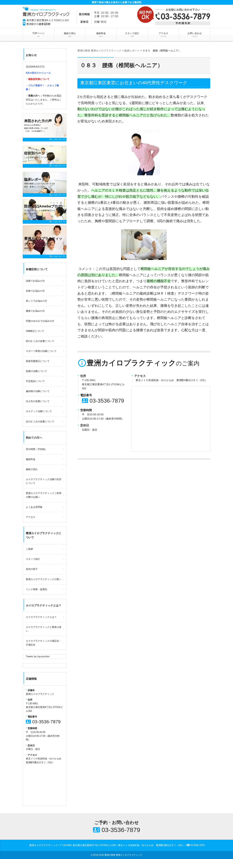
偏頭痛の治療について (38, 391)
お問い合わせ (194, 34)
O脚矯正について (35, 331)
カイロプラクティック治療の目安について (43, 481)
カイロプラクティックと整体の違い (43, 629)
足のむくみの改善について (40, 421)
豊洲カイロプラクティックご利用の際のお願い (43, 495)
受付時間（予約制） (36, 449)
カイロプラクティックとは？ (41, 617)
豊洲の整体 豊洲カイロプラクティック (123, 855)
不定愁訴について (35, 381)
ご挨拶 (29, 549)
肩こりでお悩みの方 (36, 301)
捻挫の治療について (36, 371)
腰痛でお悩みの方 (35, 311)
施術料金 (101, 34)
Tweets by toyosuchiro (38, 656)
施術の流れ (70, 34)
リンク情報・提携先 (36, 589)
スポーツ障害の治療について (41, 351)
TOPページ (38, 34)
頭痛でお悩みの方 (35, 280)
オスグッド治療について (39, 411)
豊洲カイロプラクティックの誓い (43, 579)
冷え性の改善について (38, 401)
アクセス (163, 34)
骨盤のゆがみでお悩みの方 (40, 321)
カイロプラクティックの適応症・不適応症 (43, 643)
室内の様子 (32, 569)
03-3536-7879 (103, 401)
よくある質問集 (34, 507)
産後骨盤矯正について (38, 361)
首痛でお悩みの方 (35, 290)
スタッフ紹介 (132, 34)
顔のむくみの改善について (40, 341)
